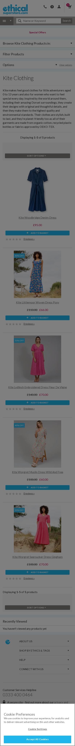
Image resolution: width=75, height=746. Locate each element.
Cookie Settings (37, 729)
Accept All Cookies (37, 739)
